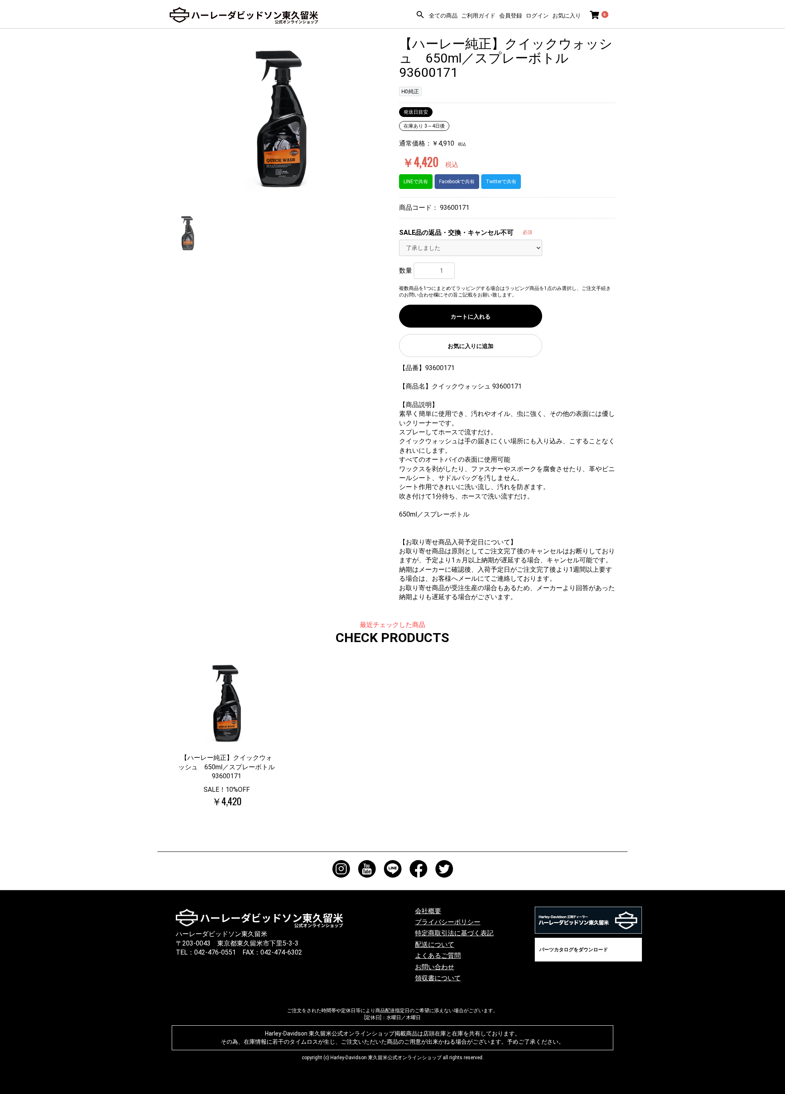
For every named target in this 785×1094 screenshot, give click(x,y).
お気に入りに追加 (470, 346)
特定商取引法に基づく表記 (454, 933)
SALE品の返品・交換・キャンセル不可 (456, 232)
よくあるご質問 (438, 955)
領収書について (438, 978)
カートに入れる (471, 316)
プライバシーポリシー (447, 922)
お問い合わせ (434, 967)
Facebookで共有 (457, 181)
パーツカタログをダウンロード (573, 949)
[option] (281, 118)
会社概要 (428, 911)
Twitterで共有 (501, 181)
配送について (434, 944)
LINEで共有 (416, 181)
